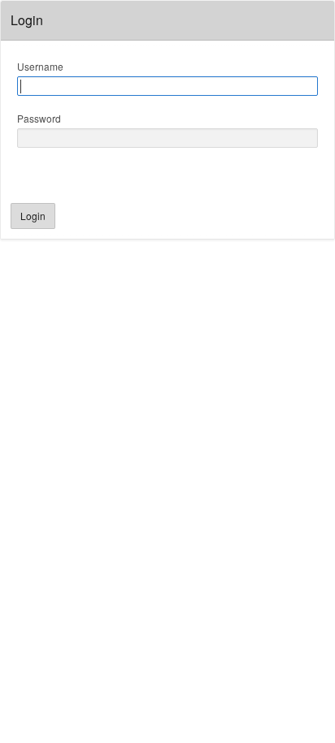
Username (40, 66)
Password (39, 118)
